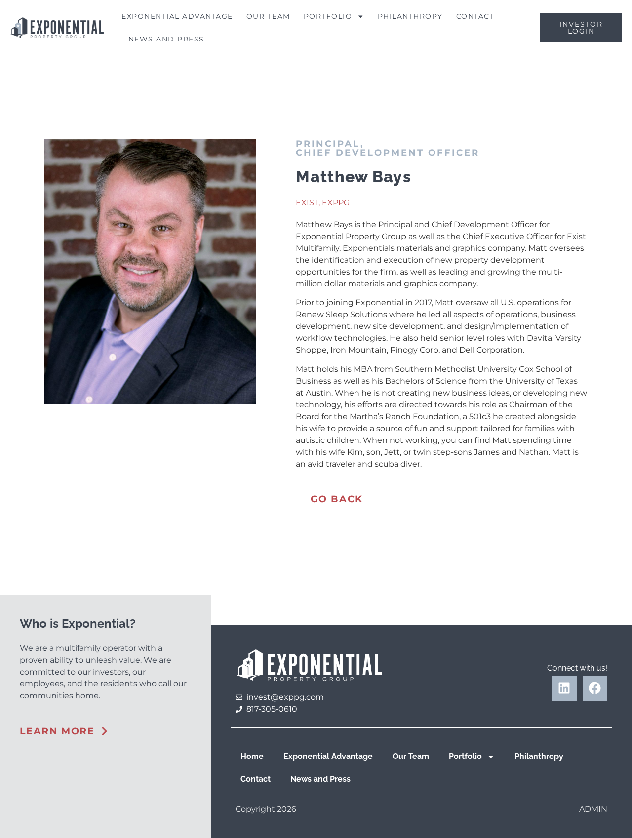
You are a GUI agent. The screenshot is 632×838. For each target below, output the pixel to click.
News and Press (166, 39)
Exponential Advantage (177, 16)
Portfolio (328, 16)
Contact (475, 16)
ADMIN (593, 809)
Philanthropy (410, 16)
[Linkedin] (564, 688)
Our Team (268, 16)
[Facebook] (595, 688)
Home (252, 756)
